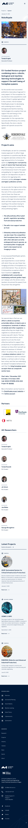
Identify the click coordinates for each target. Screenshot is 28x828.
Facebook (7, 806)
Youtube (7, 818)
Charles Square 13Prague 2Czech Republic (9, 797)
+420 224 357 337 (9, 791)
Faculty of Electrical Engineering (10, 780)
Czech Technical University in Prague (11, 782)
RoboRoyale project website (13, 391)
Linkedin (7, 810)
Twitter (7, 814)
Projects (3, 10)
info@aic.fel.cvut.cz (10, 787)
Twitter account (9, 393)
